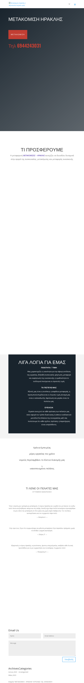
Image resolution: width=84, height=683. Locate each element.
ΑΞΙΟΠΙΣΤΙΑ (12, 603)
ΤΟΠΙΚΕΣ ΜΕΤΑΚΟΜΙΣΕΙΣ (17, 598)
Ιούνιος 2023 (12, 672)
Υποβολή (68, 122)
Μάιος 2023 (12, 675)
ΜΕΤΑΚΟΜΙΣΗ (18, 35)
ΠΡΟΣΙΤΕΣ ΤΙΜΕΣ (14, 605)
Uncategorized (23, 672)
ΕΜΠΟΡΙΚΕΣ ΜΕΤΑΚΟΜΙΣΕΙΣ (18, 600)
